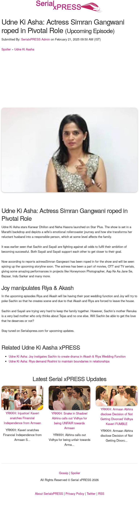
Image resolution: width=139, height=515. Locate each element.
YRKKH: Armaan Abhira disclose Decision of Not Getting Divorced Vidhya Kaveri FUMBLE (116, 416)
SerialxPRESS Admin (35, 39)
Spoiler (6, 49)
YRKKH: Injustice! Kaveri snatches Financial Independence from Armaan (22, 418)
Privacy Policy (75, 493)
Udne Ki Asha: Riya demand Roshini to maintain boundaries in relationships (59, 361)
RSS (101, 493)
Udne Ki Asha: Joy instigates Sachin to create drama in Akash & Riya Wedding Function (67, 356)
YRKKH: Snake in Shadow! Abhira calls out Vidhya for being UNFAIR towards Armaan (69, 420)
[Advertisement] (69, 79)
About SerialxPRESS (49, 493)
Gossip (63, 473)
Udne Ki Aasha (24, 49)
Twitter (91, 493)
